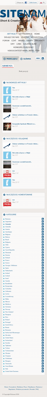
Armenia (8, 224)
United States (9, 337)
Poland (7, 319)
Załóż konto (33, 2)
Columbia (8, 288)
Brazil (7, 239)
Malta (7, 299)
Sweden (7, 343)
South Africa (9, 325)
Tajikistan (8, 345)
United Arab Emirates (11, 371)
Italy (6, 368)
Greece (7, 263)
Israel (7, 278)
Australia (8, 226)
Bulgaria (7, 242)
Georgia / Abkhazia (11, 265)
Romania (8, 330)
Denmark (8, 252)
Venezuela (8, 363)
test (13, 171)
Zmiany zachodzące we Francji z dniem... (25, 115)
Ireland (7, 273)
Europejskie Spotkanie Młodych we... (24, 124)
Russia (7, 327)
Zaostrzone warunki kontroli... (22, 106)
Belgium (7, 234)
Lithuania (8, 291)
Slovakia (8, 335)
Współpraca (31, 387)
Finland (7, 257)
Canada (7, 281)
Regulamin (12, 389)
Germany (8, 307)
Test (13, 87)
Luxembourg (9, 296)
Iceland (7, 276)
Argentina (8, 221)
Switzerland (8, 340)
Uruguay (8, 356)
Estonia (7, 255)
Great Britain (9, 366)
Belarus (7, 237)
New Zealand (9, 312)
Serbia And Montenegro (12, 332)
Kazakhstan (8, 283)
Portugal (7, 322)
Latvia (7, 294)
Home (6, 387)
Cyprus (7, 247)
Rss (43, 219)
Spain (7, 268)
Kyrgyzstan (8, 286)
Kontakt (32, 389)
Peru (6, 317)
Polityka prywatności (22, 389)
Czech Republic (10, 250)
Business (7, 219)
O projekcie (12, 387)
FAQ (37, 389)
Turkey (7, 348)
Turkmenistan (9, 350)
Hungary (8, 361)
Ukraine (7, 353)
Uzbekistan (8, 358)
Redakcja (20, 387)
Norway (7, 309)
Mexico (7, 301)
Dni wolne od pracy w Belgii (21, 97)
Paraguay (8, 314)
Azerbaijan (8, 232)
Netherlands (9, 270)
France (7, 260)
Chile (6, 245)
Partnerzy (39, 387)
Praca (25, 387)
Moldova (8, 304)
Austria (7, 229)
